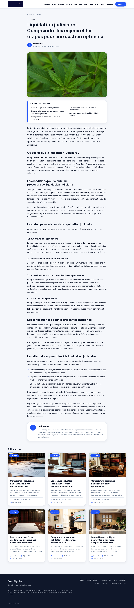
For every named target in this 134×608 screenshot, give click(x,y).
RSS (125, 584)
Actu (91, 4)
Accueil (47, 4)
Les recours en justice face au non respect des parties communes (62, 484)
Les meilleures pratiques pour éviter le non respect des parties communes (103, 540)
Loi (85, 4)
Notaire (69, 4)
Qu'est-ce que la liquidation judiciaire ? (46, 108)
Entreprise (99, 4)
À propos (109, 4)
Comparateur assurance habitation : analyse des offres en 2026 (22, 484)
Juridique (78, 4)
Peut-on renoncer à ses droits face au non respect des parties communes (23, 540)
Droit (54, 4)
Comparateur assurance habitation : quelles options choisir (103, 484)
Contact (120, 4)
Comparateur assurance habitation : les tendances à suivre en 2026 (63, 540)
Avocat (61, 4)
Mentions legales (115, 584)
